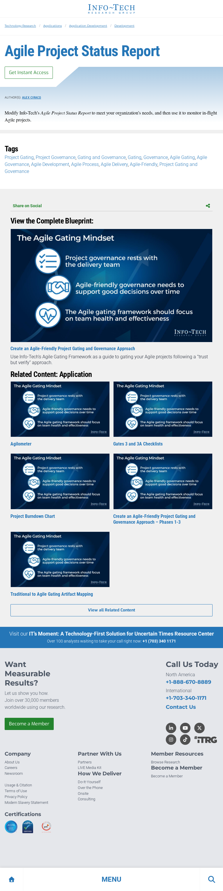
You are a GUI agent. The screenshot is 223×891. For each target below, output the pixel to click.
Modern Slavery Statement (26, 802)
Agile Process (85, 164)
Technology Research (20, 26)
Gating (134, 157)
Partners (85, 762)
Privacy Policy (16, 797)
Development (124, 26)
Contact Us (181, 707)
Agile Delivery (114, 164)
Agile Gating (182, 157)
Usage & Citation (18, 785)
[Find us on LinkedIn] (171, 728)
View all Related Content (111, 610)
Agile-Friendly (143, 164)
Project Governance (55, 157)
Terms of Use (16, 791)
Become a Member (29, 724)
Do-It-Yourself (89, 782)
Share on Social (27, 205)
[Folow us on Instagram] (171, 739)
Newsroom (14, 773)
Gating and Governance (102, 157)
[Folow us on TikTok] (185, 739)
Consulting (86, 799)
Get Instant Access (28, 72)
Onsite (83, 793)
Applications (52, 26)
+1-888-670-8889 (188, 682)
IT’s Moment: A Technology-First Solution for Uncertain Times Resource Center (121, 634)
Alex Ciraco (31, 97)
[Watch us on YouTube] (185, 728)
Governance (155, 157)
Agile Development (50, 164)
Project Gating (19, 157)
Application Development (88, 26)
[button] (111, 879)
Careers (11, 767)
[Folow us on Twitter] (199, 728)
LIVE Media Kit (89, 767)
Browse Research (165, 762)
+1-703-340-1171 (186, 698)
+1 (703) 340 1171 (159, 641)
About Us (12, 762)
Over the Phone (90, 788)
